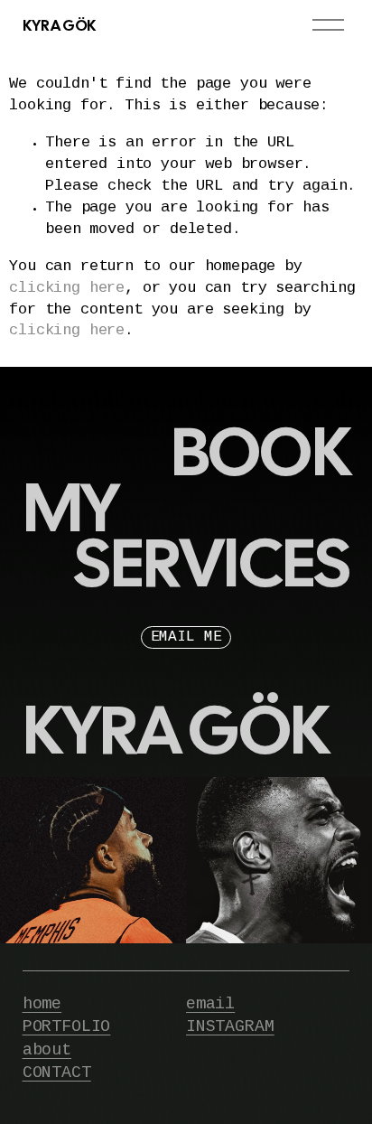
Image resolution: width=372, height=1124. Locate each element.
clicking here (67, 289)
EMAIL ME (186, 637)
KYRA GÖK (59, 25)
